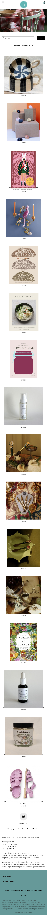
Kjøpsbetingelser (17, 890)
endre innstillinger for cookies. (34, 909)
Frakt (7, 890)
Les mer (18, 909)
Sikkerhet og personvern (33, 890)
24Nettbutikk (27, 912)
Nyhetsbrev (24, 895)
